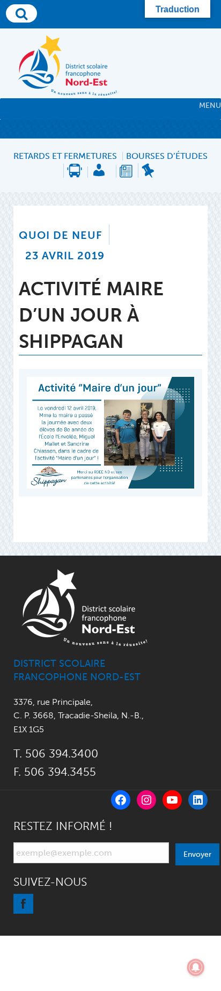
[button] (210, 105)
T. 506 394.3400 (55, 753)
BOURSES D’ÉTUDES (167, 156)
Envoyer (197, 854)
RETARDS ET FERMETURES (65, 156)
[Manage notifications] (195, 967)
